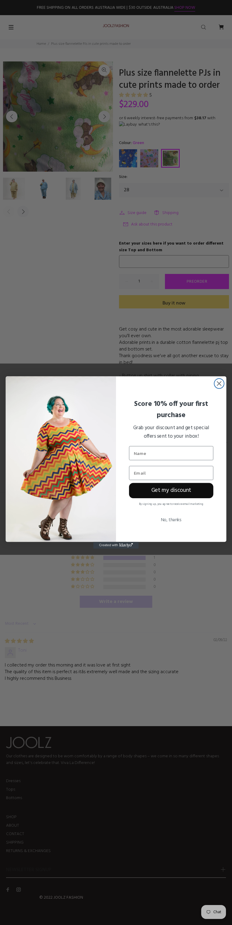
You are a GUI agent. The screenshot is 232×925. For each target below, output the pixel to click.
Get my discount (171, 490)
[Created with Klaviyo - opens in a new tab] (116, 545)
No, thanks (171, 520)
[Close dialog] (219, 384)
